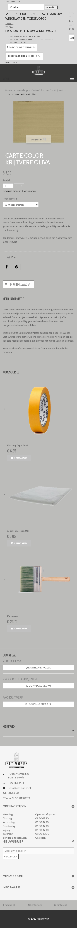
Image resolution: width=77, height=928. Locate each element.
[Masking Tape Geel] (40, 409)
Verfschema (12, 661)
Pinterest (16, 267)
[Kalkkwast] (40, 580)
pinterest (61, 905)
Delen (6, 267)
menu (6, 79)
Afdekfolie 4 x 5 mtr (18, 530)
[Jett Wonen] (38, 70)
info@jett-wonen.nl (20, 788)
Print (13, 257)
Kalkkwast (12, 616)
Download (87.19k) (39, 685)
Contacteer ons (11, 1)
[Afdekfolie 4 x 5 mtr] (40, 494)
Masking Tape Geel (17, 445)
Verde (6, 222)
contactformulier (45, 337)
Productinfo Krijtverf (20, 679)
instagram (36, 905)
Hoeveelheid (10, 199)
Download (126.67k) (39, 703)
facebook (9, 905)
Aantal (6, 180)
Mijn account (11, 62)
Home (8, 90)
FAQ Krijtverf (13, 697)
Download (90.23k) (39, 667)
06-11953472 (16, 782)
